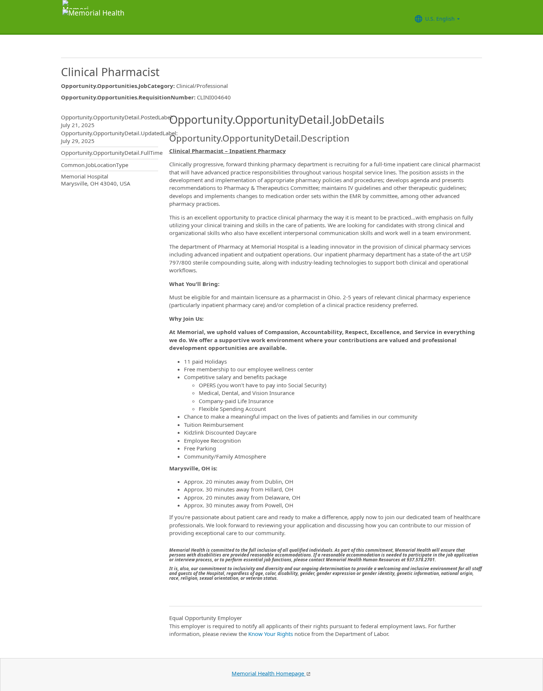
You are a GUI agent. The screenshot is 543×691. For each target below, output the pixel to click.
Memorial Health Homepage (268, 673)
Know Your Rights (270, 633)
